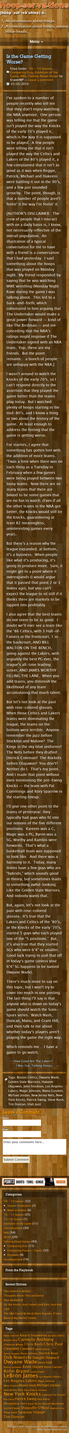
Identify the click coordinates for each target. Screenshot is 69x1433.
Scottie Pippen (12, 1408)
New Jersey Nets (42, 1095)
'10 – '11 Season (14, 1215)
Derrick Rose (48, 1353)
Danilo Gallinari (42, 1349)
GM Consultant (13, 1228)
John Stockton (33, 1086)
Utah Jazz (34, 1104)
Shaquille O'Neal (35, 1407)
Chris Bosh (33, 1344)
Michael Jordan (19, 1095)
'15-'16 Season (13, 1219)
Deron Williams (29, 1353)
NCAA (7, 1237)
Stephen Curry (57, 1408)
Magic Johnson (30, 1090)
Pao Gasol (9, 1399)
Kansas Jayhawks (13, 1367)
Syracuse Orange (31, 1412)
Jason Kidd (45, 1362)
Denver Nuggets (12, 1353)
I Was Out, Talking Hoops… (37, 1066)
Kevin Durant (33, 1366)
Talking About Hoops (43, 76)
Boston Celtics (27, 1077)
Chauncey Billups (13, 1345)
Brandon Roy (10, 1340)
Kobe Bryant (17, 1371)
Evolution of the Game (17, 1224)
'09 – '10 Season (14, 1201)
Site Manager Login (49, 1426)
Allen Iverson (11, 1336)
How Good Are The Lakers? (31, 1061)
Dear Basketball (13, 1300)
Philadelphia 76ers (15, 1404)
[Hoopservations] (34, 9)
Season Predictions (19, 1206)
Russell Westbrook (53, 1404)
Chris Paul (53, 1344)
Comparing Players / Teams (24, 1251)
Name (6, 1118)
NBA (23, 76)
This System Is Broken (17, 1291)
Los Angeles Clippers (50, 1376)
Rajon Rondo (35, 1403)
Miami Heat (27, 1385)
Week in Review (16, 1210)
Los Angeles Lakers (20, 1380)
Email (5, 1129)
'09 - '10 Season (40, 68)
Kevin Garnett (53, 1367)
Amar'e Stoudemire (33, 1335)
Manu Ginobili (52, 1090)
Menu (34, 42)
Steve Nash (55, 1099)
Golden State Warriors (24, 1082)
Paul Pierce (43, 1399)
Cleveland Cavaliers (19, 1348)
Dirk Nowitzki (17, 1357)
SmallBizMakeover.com (57, 1429)
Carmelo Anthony (36, 1339)
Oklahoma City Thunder (53, 1394)
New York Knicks (22, 1394)
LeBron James (21, 1375)
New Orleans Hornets (35, 1390)
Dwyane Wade (49, 1077)
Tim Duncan (17, 1104)
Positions (13, 1255)
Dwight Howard (45, 1357)
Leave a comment (40, 80)
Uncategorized (13, 1259)
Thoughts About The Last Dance (24, 1296)
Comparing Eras (21, 72)
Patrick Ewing (36, 1099)
